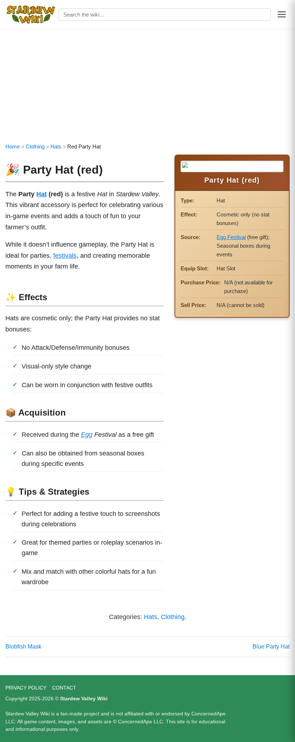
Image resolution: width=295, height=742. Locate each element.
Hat (41, 194)
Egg (86, 434)
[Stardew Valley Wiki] (30, 14)
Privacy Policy (25, 688)
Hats (56, 146)
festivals (65, 255)
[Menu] (282, 14)
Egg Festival (231, 237)
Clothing (35, 146)
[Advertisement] (147, 83)
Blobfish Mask (23, 646)
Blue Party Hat (271, 646)
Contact (64, 688)
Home (12, 146)
